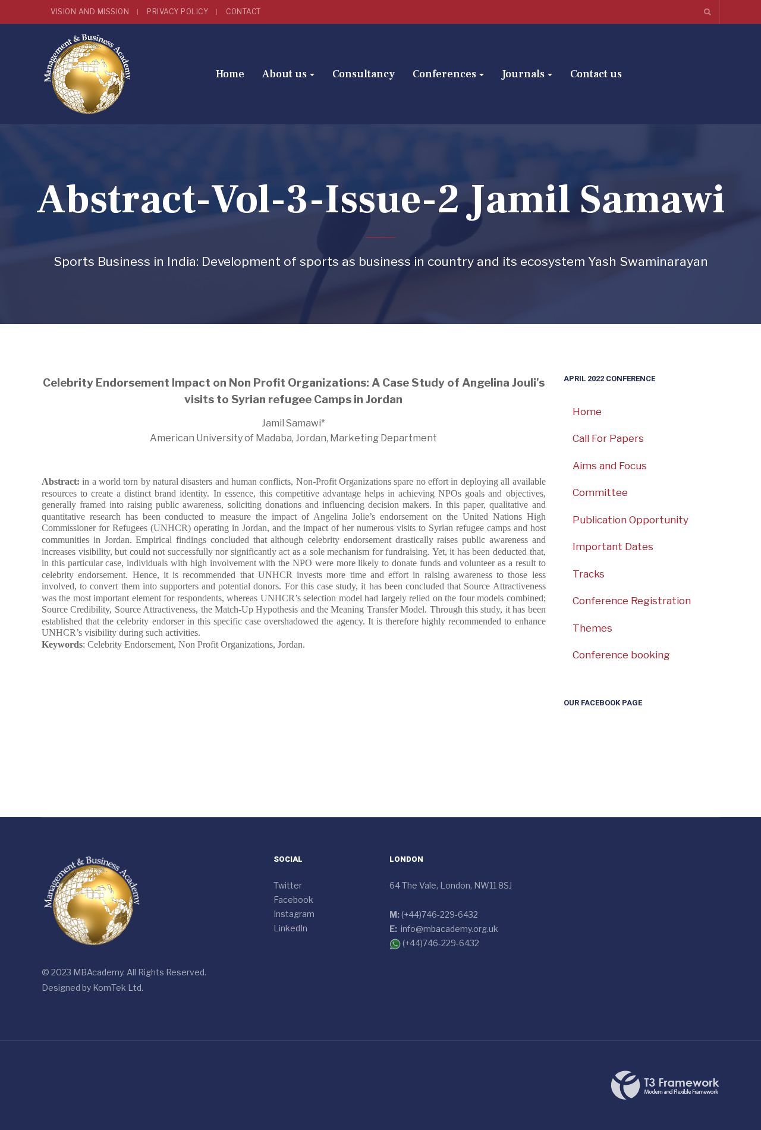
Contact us (596, 74)
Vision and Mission (90, 11)
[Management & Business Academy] (87, 74)
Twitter (287, 885)
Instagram (294, 914)
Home (230, 74)
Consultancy (363, 74)
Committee (600, 492)
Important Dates (613, 547)
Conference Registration (632, 601)
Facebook (293, 899)
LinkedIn (290, 928)
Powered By (665, 1085)
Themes (592, 628)
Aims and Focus (610, 466)
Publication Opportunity (630, 520)
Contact (243, 11)
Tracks (589, 574)
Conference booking (621, 655)
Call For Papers (608, 438)
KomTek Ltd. (118, 988)
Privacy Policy (177, 11)
